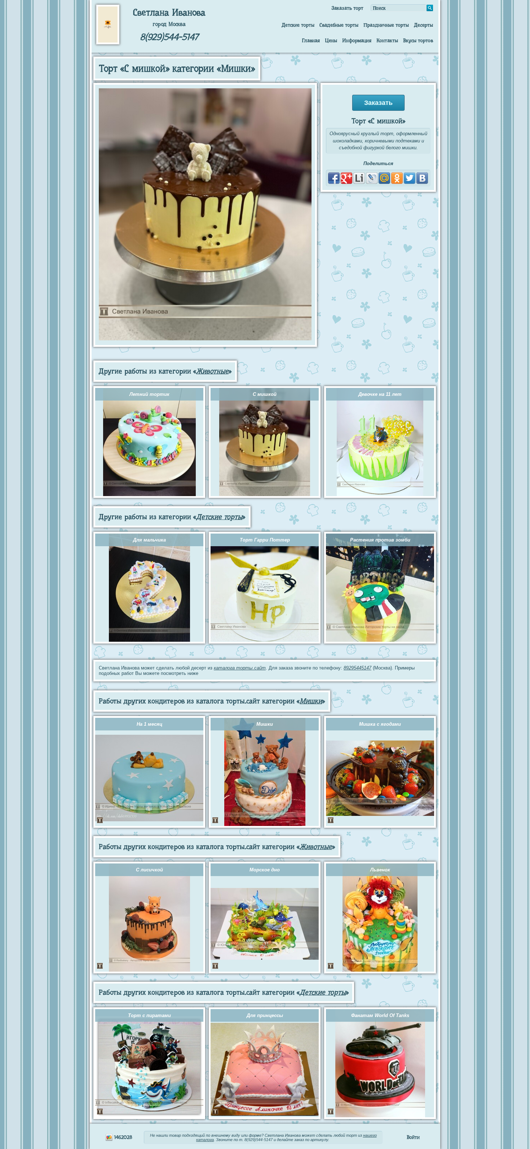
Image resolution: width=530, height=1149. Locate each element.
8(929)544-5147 (169, 37)
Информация (356, 40)
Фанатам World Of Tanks (380, 1015)
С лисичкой (149, 869)
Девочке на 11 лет (380, 394)
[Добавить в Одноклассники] (397, 178)
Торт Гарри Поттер (265, 540)
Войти (413, 1137)
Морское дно (264, 869)
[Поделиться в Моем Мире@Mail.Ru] (384, 178)
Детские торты (298, 25)
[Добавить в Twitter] (409, 178)
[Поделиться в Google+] (346, 178)
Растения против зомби (380, 540)
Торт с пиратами (149, 1015)
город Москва (169, 24)
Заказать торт (347, 8)
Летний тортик (149, 394)
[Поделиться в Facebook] (334, 178)
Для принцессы (265, 1015)
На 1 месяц (149, 724)
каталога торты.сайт (240, 668)
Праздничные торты (386, 25)
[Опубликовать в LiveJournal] (371, 178)
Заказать (378, 102)
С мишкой (265, 394)
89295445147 (357, 668)
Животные (212, 371)
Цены (331, 40)
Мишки (311, 701)
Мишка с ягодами (380, 724)
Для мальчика (149, 540)
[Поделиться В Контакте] (422, 178)
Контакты (387, 40)
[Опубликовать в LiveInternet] (359, 178)
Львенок (380, 869)
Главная (311, 40)
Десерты (423, 25)
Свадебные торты (338, 25)
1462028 (122, 1137)
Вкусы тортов (418, 40)
